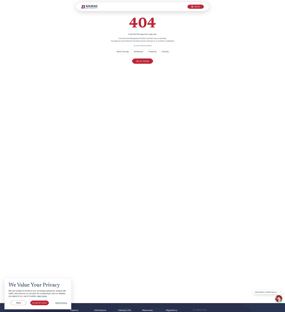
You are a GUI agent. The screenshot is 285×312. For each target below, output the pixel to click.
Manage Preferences (61, 303)
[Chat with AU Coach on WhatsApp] (278, 298)
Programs (152, 51)
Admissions (138, 51)
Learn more (42, 296)
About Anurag (122, 51)
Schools (165, 51)
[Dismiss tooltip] (280, 292)
